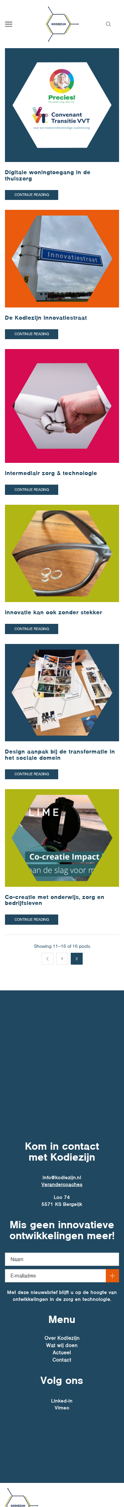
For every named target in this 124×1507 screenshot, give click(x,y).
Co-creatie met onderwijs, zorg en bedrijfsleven (54, 900)
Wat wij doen (62, 1345)
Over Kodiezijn (62, 1338)
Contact (62, 1360)
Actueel (62, 1352)
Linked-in (62, 1400)
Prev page (48, 959)
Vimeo (62, 1407)
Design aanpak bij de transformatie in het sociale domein (60, 754)
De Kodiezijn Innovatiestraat (46, 317)
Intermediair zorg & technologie (51, 473)
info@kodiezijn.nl (62, 1177)
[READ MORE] (62, 103)
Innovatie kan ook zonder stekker (53, 612)
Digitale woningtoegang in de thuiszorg (48, 175)
